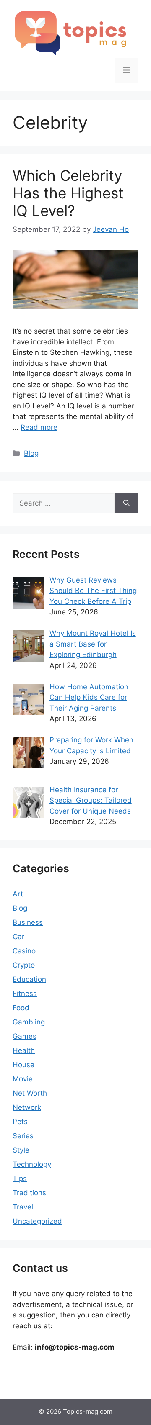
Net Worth (30, 1093)
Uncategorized (37, 1221)
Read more (39, 427)
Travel (23, 1207)
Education (29, 979)
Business (28, 922)
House (23, 1064)
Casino (24, 951)
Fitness (25, 993)
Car (18, 936)
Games (24, 1036)
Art (18, 894)
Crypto (24, 965)
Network (27, 1107)
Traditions (29, 1193)
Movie (23, 1079)
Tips (20, 1178)
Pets (20, 1121)
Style (21, 1150)
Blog (31, 453)
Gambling (29, 1022)
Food (21, 1008)
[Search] (126, 503)
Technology (32, 1164)
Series (23, 1136)
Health (24, 1050)
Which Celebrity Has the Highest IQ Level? (68, 193)
